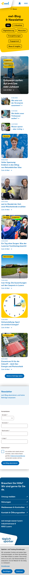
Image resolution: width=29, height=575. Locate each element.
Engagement (14, 41)
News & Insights (14, 46)
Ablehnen (19, 571)
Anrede (4, 415)
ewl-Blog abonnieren (10, 463)
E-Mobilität (18, 25)
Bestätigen (7, 571)
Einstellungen (5, 566)
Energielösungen (14, 36)
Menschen (22, 31)
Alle (8, 25)
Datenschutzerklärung (18, 456)
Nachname (6, 430)
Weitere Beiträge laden (14, 376)
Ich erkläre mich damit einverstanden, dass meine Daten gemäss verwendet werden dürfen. (15, 455)
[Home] (11, 9)
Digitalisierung (8, 31)
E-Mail (4, 438)
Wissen (15, 9)
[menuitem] (14, 496)
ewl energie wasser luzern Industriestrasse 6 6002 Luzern (12, 524)
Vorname (5, 423)
